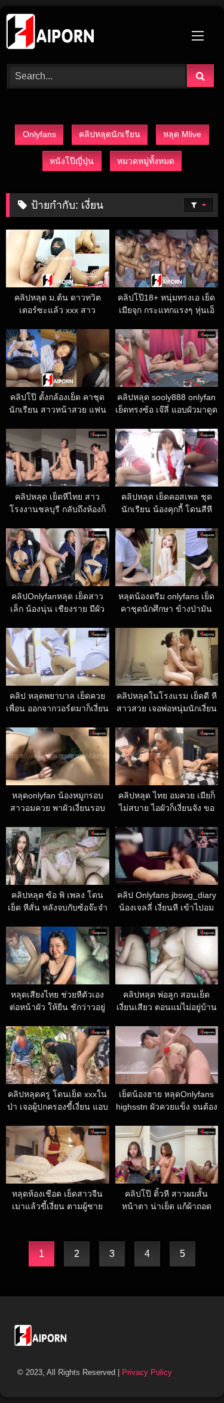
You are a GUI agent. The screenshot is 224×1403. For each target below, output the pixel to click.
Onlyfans (39, 134)
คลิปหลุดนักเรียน (109, 134)
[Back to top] (187, 1367)
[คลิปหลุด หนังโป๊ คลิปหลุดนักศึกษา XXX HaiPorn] (92, 33)
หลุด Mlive (182, 134)
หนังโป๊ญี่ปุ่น (72, 161)
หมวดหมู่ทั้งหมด (145, 161)
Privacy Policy (147, 1372)
